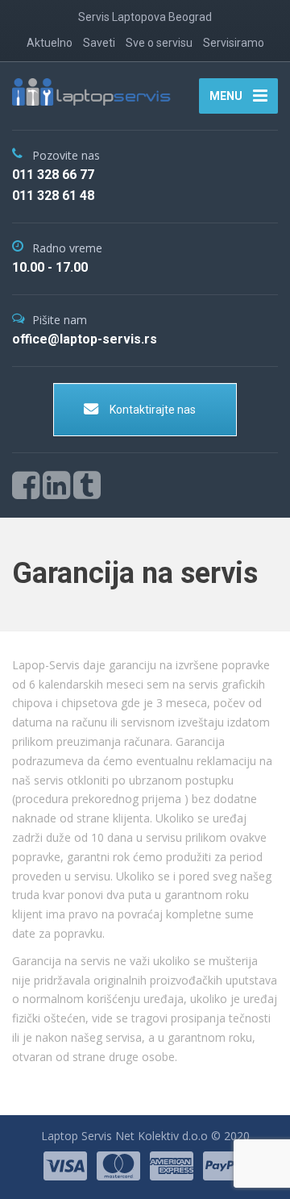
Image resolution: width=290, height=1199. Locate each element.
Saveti (99, 42)
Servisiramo (233, 42)
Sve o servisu (159, 42)
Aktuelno (49, 42)
